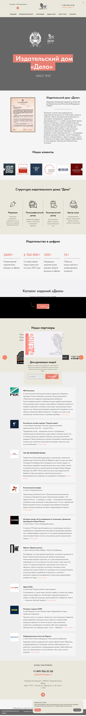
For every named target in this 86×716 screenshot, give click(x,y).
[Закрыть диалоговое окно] (83, 2)
